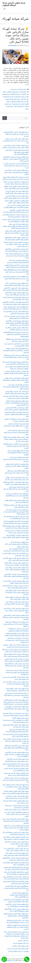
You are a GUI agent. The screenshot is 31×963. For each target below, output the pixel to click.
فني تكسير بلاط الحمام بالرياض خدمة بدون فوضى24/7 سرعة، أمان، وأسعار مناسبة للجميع (16, 814)
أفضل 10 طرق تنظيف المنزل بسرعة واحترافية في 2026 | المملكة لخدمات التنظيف (18, 452)
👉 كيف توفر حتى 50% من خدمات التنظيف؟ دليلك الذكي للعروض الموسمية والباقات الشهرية (16, 446)
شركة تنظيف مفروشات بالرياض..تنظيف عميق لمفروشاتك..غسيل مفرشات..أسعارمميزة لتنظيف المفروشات (16, 786)
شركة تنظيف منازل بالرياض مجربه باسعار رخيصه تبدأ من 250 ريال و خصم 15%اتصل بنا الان (16, 141)
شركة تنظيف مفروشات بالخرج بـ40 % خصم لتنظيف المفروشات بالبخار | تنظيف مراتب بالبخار (16, 610)
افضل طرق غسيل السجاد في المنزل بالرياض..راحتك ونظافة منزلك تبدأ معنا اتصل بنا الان (16, 425)
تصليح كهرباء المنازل (13, 92)
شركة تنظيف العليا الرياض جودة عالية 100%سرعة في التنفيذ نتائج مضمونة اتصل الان (17, 473)
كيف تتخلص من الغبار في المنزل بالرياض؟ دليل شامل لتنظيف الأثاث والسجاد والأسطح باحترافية (16, 373)
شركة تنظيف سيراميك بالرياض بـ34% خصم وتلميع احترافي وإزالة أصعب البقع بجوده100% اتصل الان (16, 617)
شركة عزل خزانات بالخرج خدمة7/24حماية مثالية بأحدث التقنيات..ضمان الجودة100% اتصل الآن (17, 665)
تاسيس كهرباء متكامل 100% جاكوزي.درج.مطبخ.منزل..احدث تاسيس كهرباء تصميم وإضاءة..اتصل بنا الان (16, 720)
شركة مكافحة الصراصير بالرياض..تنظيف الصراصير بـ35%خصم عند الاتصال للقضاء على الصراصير (16, 350)
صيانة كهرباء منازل (19, 106)
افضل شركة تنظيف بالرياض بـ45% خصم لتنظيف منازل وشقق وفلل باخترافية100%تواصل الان (17, 152)
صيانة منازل (13, 89)
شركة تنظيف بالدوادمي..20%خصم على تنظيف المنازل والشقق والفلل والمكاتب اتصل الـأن (16, 537)
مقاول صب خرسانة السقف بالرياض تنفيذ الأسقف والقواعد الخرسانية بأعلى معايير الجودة (17, 255)
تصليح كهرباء (22, 92)
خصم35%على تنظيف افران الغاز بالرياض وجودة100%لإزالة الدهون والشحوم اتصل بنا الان (16, 888)
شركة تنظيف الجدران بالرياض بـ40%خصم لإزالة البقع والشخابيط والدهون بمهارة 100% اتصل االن (16, 576)
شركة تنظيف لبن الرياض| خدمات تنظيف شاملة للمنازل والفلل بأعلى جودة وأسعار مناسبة (17, 466)
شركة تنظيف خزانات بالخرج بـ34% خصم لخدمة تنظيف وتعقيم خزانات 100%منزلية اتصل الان (17, 592)
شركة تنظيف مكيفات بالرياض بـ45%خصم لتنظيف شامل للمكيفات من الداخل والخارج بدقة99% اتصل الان (16, 754)
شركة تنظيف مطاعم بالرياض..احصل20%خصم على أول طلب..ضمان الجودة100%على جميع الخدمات (16, 548)
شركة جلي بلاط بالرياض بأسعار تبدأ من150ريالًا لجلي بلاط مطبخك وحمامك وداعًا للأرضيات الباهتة (16, 387)
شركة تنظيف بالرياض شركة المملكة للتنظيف (13, 4)
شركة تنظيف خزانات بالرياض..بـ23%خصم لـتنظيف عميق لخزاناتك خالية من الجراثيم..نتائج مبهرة (17, 844)
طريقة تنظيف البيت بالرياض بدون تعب (18, 948)
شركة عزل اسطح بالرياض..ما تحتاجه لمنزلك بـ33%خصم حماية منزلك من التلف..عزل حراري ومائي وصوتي (16, 244)
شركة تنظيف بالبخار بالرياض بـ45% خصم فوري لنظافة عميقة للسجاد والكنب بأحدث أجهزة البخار (17, 569)
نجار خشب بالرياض (23, 940)
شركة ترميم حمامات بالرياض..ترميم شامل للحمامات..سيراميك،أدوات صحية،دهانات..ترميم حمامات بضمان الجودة (16, 807)
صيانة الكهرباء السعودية (16, 101)
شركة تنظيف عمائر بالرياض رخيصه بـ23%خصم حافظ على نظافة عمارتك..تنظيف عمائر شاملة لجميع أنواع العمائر (16, 226)
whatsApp (4, 959)
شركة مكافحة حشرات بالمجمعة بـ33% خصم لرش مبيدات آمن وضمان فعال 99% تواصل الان (16, 278)
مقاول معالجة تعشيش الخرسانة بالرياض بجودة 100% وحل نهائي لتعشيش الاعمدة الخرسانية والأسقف (15, 821)
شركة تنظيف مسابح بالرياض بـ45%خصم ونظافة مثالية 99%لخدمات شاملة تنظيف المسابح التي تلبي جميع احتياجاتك (17, 323)
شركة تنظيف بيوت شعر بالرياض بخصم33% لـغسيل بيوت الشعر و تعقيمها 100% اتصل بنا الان (16, 357)
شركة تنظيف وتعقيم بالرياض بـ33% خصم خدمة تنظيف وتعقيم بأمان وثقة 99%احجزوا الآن (16, 708)
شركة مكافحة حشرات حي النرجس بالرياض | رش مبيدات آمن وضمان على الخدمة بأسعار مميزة (16, 165)
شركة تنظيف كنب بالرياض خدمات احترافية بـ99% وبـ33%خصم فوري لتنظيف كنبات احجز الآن (16, 780)
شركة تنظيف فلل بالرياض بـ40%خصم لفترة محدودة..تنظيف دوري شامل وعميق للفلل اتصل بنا (16, 134)
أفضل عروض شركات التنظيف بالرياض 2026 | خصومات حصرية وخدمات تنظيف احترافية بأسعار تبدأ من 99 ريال (16, 439)
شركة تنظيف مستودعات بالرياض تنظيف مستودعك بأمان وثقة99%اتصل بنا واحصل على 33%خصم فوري (17, 403)
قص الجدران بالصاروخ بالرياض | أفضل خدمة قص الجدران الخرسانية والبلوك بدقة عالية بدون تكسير (16, 741)
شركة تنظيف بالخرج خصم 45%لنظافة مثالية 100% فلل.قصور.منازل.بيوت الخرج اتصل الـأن (16, 272)
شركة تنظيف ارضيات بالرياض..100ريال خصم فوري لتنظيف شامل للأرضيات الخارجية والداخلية (16, 684)
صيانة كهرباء (15, 104)
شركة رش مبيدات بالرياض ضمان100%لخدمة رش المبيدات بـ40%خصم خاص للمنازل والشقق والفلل (16, 334)
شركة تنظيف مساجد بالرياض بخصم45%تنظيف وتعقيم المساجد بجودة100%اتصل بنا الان (19, 895)
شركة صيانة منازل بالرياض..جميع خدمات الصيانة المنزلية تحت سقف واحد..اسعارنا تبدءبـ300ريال (17, 672)
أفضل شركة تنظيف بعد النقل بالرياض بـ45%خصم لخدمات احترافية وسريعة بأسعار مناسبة (16, 432)
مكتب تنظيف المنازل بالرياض (20, 946)
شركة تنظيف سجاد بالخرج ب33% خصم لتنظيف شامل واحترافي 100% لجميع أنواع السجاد (17, 604)
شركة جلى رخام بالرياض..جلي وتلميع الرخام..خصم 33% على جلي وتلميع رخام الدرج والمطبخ (17, 640)
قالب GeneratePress (10, 960)
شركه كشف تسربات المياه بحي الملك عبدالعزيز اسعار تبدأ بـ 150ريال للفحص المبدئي (18, 927)
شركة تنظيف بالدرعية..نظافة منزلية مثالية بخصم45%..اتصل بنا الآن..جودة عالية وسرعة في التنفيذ (16, 624)
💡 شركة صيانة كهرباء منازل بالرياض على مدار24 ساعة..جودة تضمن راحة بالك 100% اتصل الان (16, 35)
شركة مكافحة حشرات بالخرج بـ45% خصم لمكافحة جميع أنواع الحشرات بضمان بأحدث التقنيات (16, 172)
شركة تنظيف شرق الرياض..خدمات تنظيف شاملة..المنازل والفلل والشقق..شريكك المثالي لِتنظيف (15, 380)
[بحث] (4, 118)
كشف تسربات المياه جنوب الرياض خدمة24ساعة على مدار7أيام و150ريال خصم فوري (16, 489)
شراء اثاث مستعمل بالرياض (21, 943)
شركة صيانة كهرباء (19, 96)
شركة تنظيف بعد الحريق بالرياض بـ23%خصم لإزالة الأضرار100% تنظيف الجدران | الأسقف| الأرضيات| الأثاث (16, 159)
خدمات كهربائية (22, 89)
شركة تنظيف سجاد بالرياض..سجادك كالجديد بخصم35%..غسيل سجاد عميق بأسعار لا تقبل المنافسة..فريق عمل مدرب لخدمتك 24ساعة (16, 702)
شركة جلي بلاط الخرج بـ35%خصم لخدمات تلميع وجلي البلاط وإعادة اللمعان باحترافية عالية (16, 414)
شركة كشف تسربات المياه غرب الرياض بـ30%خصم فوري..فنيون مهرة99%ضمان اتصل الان (17, 495)
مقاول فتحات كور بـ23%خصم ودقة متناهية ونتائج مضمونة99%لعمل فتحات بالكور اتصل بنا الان (16, 747)
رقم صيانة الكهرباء (15, 94)
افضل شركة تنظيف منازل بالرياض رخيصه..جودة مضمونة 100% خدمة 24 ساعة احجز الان (16, 459)
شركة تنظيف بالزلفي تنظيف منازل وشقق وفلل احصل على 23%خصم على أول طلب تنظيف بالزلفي (17, 233)
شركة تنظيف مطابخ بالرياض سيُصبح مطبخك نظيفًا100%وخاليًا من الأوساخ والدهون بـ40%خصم (16, 915)
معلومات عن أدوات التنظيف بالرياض (18, 951)
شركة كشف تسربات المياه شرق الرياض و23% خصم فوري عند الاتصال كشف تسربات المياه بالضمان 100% (16, 512)
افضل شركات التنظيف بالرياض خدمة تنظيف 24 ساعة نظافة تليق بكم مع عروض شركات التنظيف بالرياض (16, 827)
